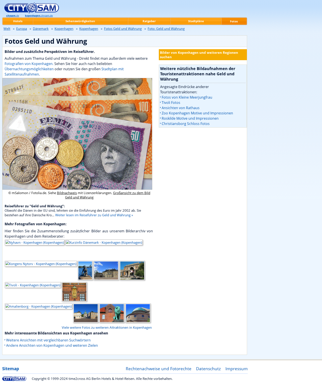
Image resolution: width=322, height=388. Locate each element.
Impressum (236, 368)
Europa (21, 28)
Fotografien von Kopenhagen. (29, 63)
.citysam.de (39, 15)
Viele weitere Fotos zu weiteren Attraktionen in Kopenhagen (107, 327)
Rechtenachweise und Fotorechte (158, 368)
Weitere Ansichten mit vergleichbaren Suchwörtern (48, 340)
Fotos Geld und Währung (123, 28)
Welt (7, 28)
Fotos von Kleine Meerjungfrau (187, 97)
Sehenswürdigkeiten (80, 21)
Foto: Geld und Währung (166, 28)
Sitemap (10, 368)
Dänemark (41, 28)
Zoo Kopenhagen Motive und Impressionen (197, 113)
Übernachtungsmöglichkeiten (30, 69)
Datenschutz (208, 368)
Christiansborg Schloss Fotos (186, 123)
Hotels (17, 21)
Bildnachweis (67, 193)
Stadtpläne (196, 21)
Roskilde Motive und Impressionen (190, 118)
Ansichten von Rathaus (181, 107)
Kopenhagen (64, 28)
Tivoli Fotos (171, 102)
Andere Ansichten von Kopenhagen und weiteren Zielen (52, 345)
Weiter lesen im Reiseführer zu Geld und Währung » (94, 215)
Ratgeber (149, 21)
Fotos (234, 21)
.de (12, 15)
